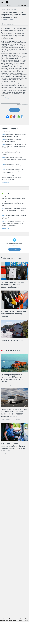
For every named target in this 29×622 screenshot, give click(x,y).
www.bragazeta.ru (7, 98)
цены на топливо (5, 103)
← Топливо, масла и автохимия (9, 9)
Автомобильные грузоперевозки (10, 419)
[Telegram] (22, 116)
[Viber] (14, 116)
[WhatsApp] (18, 116)
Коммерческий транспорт (8, 385)
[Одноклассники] (11, 116)
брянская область (13, 103)
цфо (19, 103)
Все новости (5, 182)
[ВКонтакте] (7, 116)
